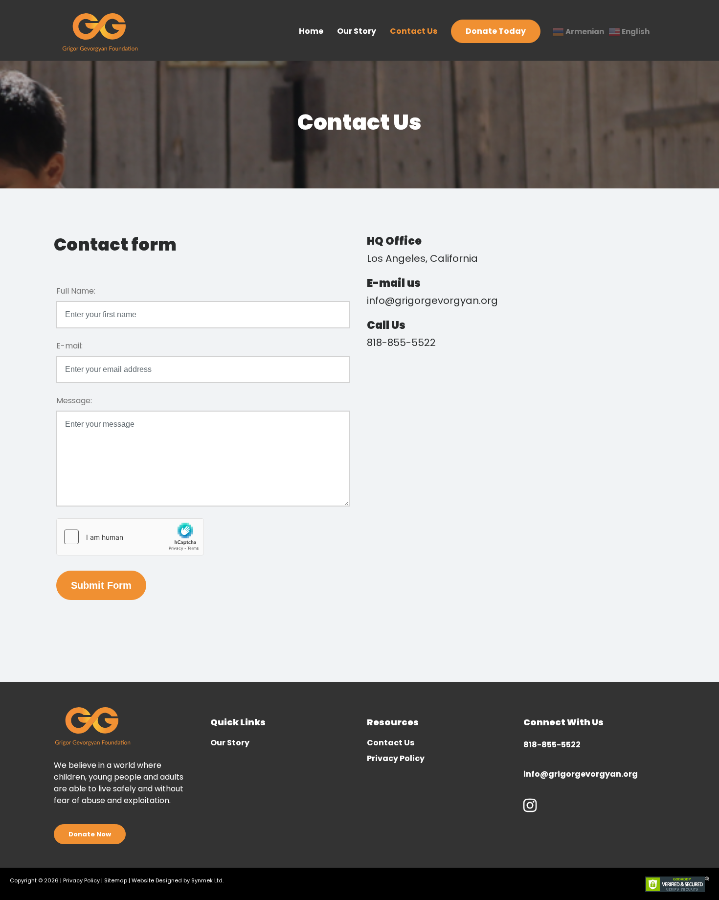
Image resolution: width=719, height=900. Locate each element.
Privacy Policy (396, 759)
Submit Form (101, 585)
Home (311, 31)
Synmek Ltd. (207, 880)
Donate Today (496, 31)
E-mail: (69, 345)
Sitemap (115, 880)
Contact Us (413, 31)
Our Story (356, 31)
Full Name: (75, 291)
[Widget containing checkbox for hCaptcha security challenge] (130, 536)
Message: (74, 400)
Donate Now (89, 834)
